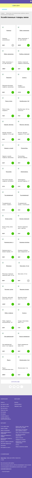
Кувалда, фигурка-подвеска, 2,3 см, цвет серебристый (8, 134)
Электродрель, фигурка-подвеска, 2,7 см (23, 181)
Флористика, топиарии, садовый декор (21, 442)
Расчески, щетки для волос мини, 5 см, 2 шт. (7, 299)
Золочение (3, 445)
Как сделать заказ (5, 404)
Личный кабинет (18, 404)
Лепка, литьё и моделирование (22, 432)
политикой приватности (6, 468)
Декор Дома (3, 458)
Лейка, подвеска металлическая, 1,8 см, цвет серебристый (8, 322)
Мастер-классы (4, 408)
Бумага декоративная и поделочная (6, 433)
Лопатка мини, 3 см (23, 368)
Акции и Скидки (4, 428)
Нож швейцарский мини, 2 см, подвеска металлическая (7, 346)
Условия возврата (5, 416)
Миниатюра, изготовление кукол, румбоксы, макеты (17, 13)
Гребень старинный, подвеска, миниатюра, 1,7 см (23, 63)
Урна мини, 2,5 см (22, 273)
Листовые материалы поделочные (20, 435)
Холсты (17, 444)
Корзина (16, 402)
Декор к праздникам (5, 430)
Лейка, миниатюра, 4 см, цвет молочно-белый (7, 63)
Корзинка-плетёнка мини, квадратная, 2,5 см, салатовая (23, 252)
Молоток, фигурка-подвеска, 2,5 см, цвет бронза (23, 134)
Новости (3, 402)
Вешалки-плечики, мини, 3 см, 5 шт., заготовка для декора (23, 299)
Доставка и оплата (5, 406)
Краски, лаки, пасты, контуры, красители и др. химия (22, 427)
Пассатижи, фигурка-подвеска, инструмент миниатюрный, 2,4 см (8, 181)
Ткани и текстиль (19, 437)
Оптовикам (3, 414)
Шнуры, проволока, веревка (22, 446)
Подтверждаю (6, 471)
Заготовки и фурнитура (6, 443)
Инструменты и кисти (5, 447)
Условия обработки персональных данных (6, 418)
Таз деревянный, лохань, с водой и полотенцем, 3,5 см (7, 205)
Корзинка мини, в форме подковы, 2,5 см (7, 252)
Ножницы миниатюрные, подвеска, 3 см (6, 40)
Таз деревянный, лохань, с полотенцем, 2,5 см (24, 205)
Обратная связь (4, 410)
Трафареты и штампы (20, 439)
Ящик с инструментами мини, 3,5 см (8, 369)
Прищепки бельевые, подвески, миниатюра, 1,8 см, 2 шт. (8, 87)
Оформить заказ (18, 406)
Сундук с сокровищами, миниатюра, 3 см (22, 87)
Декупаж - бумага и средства (7, 441)
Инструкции (3, 412)
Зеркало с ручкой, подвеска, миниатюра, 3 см (8, 158)
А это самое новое (5, 426)
